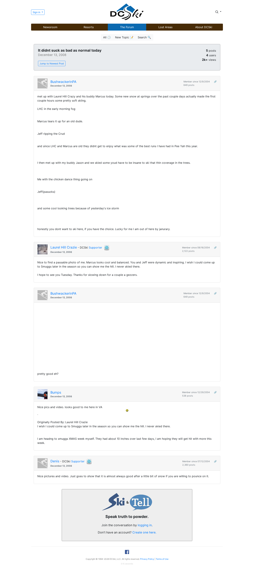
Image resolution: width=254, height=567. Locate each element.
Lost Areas (165, 27)
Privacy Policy (147, 559)
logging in (145, 525)
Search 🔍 (144, 37)
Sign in (37, 12)
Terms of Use (162, 559)
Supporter (95, 247)
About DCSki (203, 27)
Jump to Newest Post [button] (52, 63)
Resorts (89, 27)
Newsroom (50, 27)
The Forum (127, 27)
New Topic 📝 (124, 37)
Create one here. (144, 532)
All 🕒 (107, 37)
